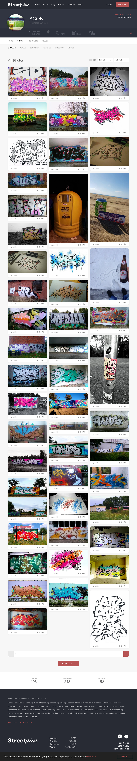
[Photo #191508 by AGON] (68, 561)
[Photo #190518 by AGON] (27, 591)
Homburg (33, 716)
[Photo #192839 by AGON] (68, 504)
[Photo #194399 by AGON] (68, 404)
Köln (16, 703)
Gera (36, 703)
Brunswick (89, 710)
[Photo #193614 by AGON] (27, 461)
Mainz (109, 706)
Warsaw (65, 706)
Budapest (107, 710)
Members (71, 4)
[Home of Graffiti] (18, 5)
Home (37, 4)
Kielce (25, 716)
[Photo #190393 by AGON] (109, 617)
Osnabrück (88, 713)
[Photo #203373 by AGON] (27, 234)
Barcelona (12, 713)
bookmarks (32, 41)
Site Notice (124, 743)
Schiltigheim (78, 713)
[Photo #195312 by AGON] (27, 347)
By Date (102, 60)
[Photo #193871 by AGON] (109, 422)
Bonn (29, 710)
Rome (19, 713)
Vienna (25, 706)
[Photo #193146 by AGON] (68, 476)
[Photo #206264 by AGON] (109, 116)
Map (80, 4)
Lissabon (65, 710)
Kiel (82, 710)
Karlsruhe (108, 703)
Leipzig (63, 703)
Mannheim (113, 713)
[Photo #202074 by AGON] (27, 291)
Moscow (78, 703)
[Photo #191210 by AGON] (109, 569)
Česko (32, 713)
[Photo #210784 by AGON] (68, 81)
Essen (21, 703)
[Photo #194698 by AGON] (68, 376)
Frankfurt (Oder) (14, 706)
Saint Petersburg (48, 710)
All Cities (12, 722)
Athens (56, 713)
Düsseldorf (101, 706)
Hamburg (29, 703)
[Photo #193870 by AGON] (27, 432)
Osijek (32, 706)
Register (122, 4)
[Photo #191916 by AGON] (27, 534)
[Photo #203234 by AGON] (109, 274)
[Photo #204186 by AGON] (109, 207)
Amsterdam (75, 710)
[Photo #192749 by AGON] (68, 532)
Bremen (121, 706)
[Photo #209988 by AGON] (27, 117)
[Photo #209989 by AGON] (109, 81)
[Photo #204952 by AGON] (68, 152)
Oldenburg (54, 703)
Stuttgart (40, 713)
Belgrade (98, 713)
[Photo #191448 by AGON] (27, 563)
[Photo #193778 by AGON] (68, 426)
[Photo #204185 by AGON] (68, 208)
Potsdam (37, 710)
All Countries (26, 722)
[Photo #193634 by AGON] (109, 450)
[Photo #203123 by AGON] (68, 261)
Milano (63, 713)
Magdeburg (44, 703)
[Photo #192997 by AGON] (27, 497)
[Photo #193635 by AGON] (68, 447)
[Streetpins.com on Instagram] (126, 737)
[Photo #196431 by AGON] (27, 319)
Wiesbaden (12, 710)
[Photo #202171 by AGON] (27, 262)
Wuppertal (12, 716)
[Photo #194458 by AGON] (27, 404)
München (50, 706)
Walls (23, 48)
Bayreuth (87, 703)
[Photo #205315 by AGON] (27, 152)
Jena (115, 706)
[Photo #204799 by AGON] (27, 180)
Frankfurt (79, 706)
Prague (58, 706)
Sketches (47, 48)
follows (46, 41)
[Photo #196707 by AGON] (109, 318)
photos (20, 41)
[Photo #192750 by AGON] (109, 508)
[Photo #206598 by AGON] (68, 117)
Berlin (10, 703)
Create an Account (123, 15)
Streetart (59, 48)
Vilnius (122, 713)
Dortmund (40, 706)
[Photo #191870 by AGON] (109, 537)
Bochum (48, 713)
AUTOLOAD (67, 664)
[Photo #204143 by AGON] (27, 206)
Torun (105, 713)
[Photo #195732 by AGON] (68, 319)
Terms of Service (121, 748)
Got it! (124, 756)
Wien (72, 706)
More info (91, 756)
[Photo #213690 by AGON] (27, 81)
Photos (46, 4)
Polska (26, 713)
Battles (61, 4)
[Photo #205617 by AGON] (109, 151)
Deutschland (97, 703)
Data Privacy (123, 746)
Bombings (34, 48)
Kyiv (58, 710)
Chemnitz (22, 710)
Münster (98, 710)
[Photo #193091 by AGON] (109, 478)
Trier (20, 716)
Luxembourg (117, 710)
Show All (12, 48)
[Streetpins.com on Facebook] (120, 737)
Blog (53, 4)
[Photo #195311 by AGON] (68, 348)
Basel (69, 713)
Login (109, 4)
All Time (119, 60)
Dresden (70, 703)
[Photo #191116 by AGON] (68, 592)
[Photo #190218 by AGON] (27, 619)
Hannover (117, 703)
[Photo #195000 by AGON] (27, 376)
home (10, 41)
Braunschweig (90, 706)
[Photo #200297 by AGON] (68, 291)
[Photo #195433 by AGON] (109, 369)
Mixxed (71, 48)
